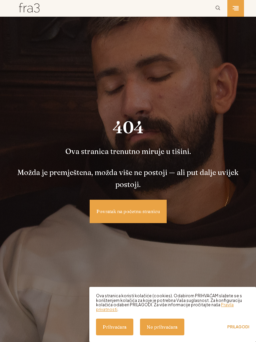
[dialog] (172, 314)
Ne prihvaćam (162, 327)
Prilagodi (238, 327)
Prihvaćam (115, 327)
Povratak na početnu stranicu (128, 211)
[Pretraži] (218, 8)
